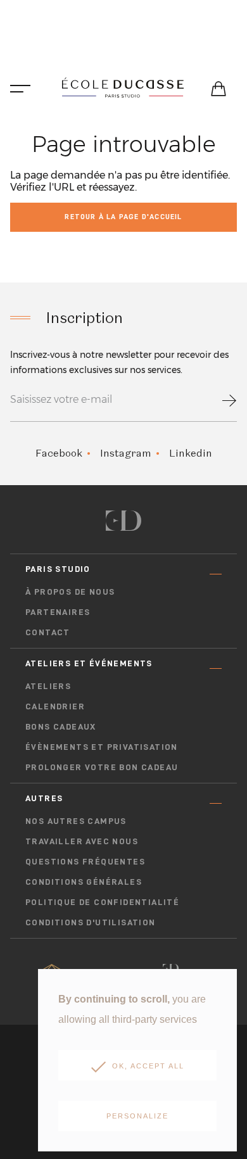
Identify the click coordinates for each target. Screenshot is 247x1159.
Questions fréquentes (85, 861)
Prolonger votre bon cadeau (101, 767)
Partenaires (57, 611)
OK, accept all (148, 1066)
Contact (47, 632)
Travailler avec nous (81, 841)
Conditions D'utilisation (90, 922)
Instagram (125, 453)
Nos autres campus (76, 820)
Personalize (137, 1116)
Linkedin (190, 453)
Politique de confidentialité (102, 901)
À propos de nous (70, 591)
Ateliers (48, 685)
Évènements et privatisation (101, 746)
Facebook (58, 453)
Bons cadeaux (60, 726)
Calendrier (55, 706)
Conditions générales (83, 881)
